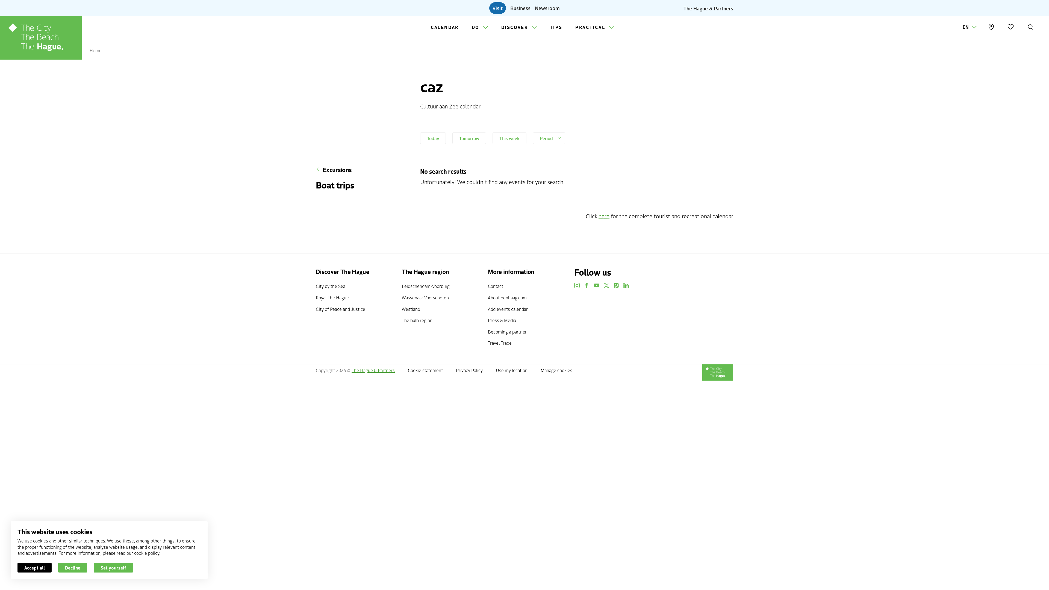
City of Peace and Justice (340, 309)
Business (520, 7)
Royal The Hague (332, 297)
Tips (556, 27)
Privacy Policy (469, 370)
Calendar (445, 27)
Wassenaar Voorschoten (425, 297)
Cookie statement (425, 370)
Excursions (337, 169)
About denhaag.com (507, 297)
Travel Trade (500, 343)
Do (476, 27)
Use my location (512, 370)
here (604, 216)
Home (96, 50)
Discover (515, 27)
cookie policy (146, 553)
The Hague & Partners (708, 7)
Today (433, 138)
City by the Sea (330, 286)
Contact (495, 286)
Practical (591, 27)
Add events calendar (508, 309)
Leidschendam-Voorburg (426, 286)
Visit (498, 7)
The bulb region (417, 320)
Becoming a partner (507, 332)
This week (509, 138)
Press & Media (502, 320)
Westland (411, 309)
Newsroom (547, 7)
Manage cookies (556, 370)
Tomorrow (469, 138)
